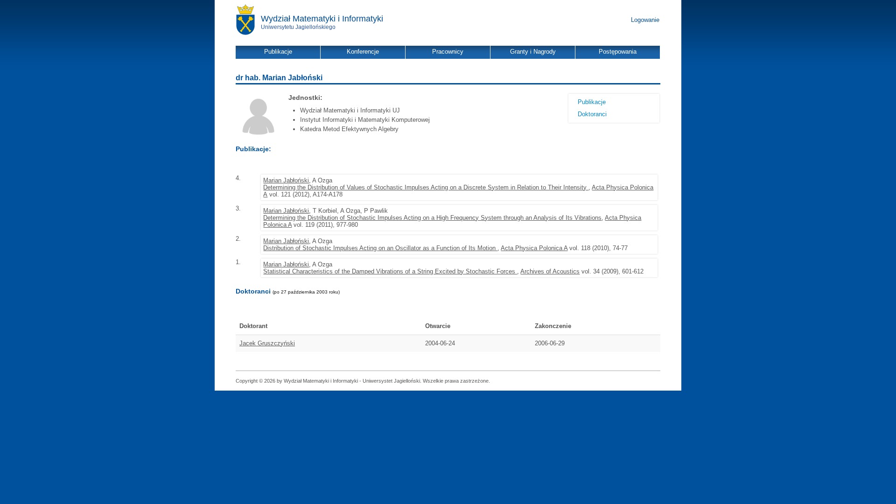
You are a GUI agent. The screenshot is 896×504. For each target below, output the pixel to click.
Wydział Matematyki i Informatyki (322, 18)
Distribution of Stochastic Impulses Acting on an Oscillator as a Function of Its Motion (380, 248)
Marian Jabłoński (286, 180)
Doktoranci (592, 114)
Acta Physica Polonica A (534, 248)
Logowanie (645, 19)
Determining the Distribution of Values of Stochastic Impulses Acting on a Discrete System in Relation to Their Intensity (425, 187)
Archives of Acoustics (550, 271)
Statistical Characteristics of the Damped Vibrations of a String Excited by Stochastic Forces (390, 271)
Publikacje (592, 101)
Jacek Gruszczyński (267, 343)
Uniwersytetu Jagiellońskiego (298, 27)
